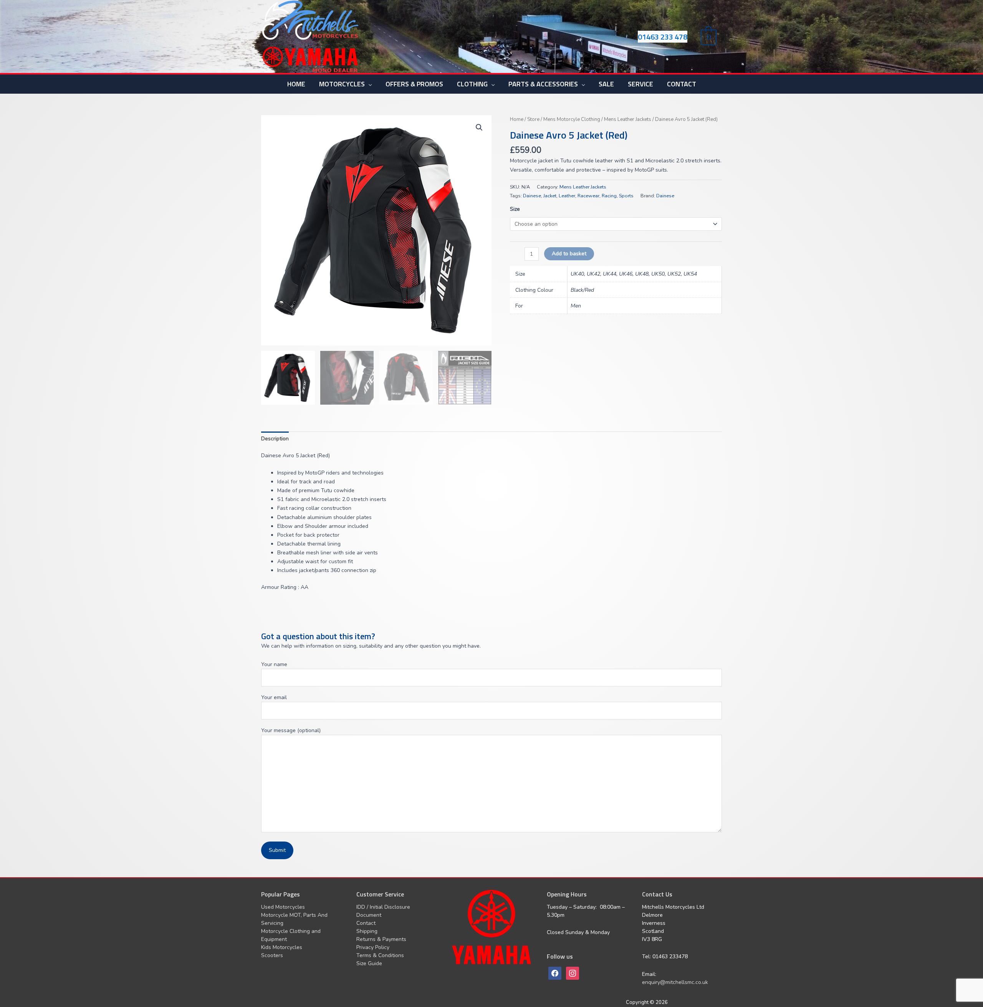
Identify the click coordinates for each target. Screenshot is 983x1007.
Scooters (272, 955)
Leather (567, 195)
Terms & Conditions (380, 955)
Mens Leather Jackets (627, 119)
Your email (274, 697)
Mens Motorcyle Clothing (571, 119)
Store (533, 119)
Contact (366, 923)
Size (515, 209)
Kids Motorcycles (281, 947)
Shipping (366, 931)
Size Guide (369, 963)
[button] (479, 127)
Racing (609, 195)
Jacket (549, 195)
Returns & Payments (381, 939)
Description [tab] (275, 438)
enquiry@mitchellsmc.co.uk (675, 982)
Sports (626, 195)
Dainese (532, 195)
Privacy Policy (372, 947)
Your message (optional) (291, 730)
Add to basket (569, 253)
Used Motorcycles (283, 907)
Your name (274, 664)
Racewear (588, 195)
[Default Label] (572, 972)
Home (516, 119)
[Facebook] (554, 972)
